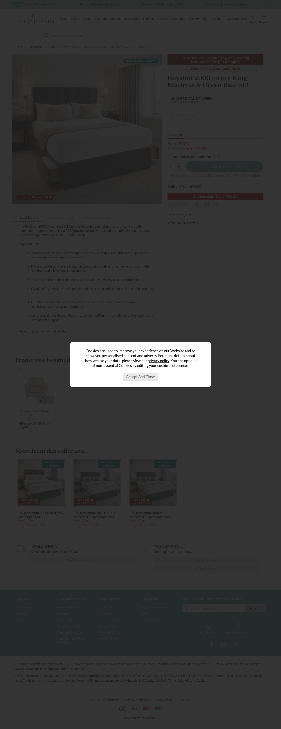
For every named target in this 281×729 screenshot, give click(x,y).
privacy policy (158, 361)
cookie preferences (173, 365)
